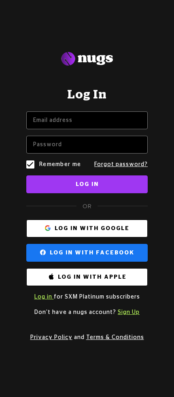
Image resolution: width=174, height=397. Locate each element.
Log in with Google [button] (92, 228)
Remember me (60, 164)
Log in (87, 184)
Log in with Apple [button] (92, 277)
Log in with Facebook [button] (92, 253)
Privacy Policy (51, 337)
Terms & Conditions (115, 337)
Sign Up (129, 312)
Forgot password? (121, 164)
